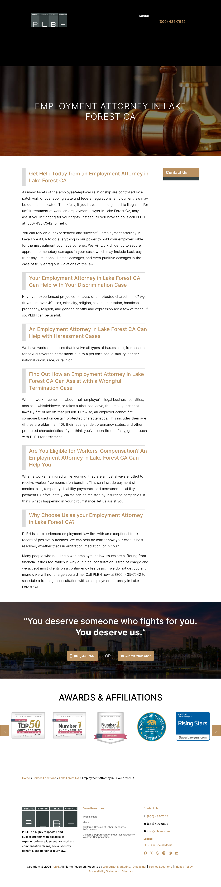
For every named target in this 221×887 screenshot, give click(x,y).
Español (144, 15)
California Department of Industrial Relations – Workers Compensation (109, 835)
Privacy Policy (183, 866)
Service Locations (44, 778)
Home (80, 32)
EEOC (86, 822)
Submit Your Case (138, 656)
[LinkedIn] (177, 853)
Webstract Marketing (116, 866)
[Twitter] (151, 853)
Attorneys (102, 16)
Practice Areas (96, 32)
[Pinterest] (170, 853)
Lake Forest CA (69, 778)
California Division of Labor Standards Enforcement (104, 828)
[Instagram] (164, 853)
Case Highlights (86, 50)
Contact (81, 37)
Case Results (119, 16)
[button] (216, 730)
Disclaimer (139, 866)
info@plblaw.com (158, 831)
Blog (133, 16)
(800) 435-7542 (84, 656)
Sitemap (127, 871)
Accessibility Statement (104, 871)
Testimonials (90, 816)
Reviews (140, 32)
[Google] (157, 853)
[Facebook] (145, 853)
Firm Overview (120, 32)
